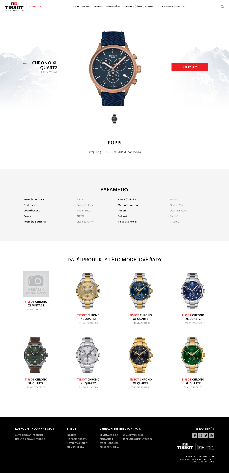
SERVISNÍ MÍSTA (113, 6)
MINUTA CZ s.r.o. (205, 459)
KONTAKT (150, 6)
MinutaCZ (36, 6)
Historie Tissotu (77, 438)
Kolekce (71, 434)
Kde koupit (190, 67)
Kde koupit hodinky (174, 6)
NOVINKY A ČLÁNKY (133, 6)
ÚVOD (76, 6)
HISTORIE (98, 6)
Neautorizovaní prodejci (30, 438)
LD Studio (209, 461)
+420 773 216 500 (134, 434)
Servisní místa (75, 447)
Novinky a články (77, 443)
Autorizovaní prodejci (29, 434)
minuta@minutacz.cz (139, 438)
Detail (36, 311)
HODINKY (86, 6)
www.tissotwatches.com (200, 456)
